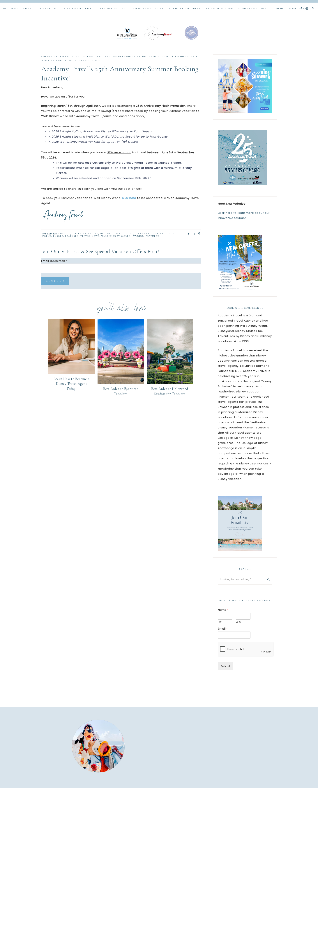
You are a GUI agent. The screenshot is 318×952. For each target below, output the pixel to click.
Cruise (74, 56)
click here (129, 198)
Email (223, 629)
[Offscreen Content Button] (5, 8)
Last (238, 621)
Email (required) (54, 261)
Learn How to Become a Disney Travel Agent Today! (71, 384)
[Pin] (198, 233)
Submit (225, 666)
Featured (181, 56)
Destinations (90, 56)
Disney (107, 56)
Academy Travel (159, 33)
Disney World (152, 56)
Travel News (90, 236)
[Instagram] (307, 4)
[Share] (187, 233)
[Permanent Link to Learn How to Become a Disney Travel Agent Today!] (71, 373)
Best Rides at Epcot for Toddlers (120, 391)
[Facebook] (302, 4)
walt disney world (64, 60)
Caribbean (61, 56)
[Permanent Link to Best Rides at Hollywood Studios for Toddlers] (170, 383)
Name (223, 610)
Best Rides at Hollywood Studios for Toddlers (169, 391)
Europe (169, 56)
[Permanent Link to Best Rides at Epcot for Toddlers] (121, 383)
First (220, 621)
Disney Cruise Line (127, 56)
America (47, 56)
